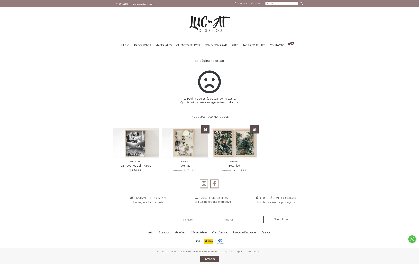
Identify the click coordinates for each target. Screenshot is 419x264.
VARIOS (185, 161)
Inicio (125, 45)
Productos (142, 45)
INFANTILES (136, 161)
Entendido (210, 258)
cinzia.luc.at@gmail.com (142, 4)
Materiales (163, 45)
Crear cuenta (241, 3)
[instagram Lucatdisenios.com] (204, 183)
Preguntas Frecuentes (248, 45)
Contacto (277, 45)
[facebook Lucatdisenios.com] (214, 183)
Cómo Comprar (215, 45)
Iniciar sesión (255, 3)
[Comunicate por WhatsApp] (412, 239)
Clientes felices (188, 45)
